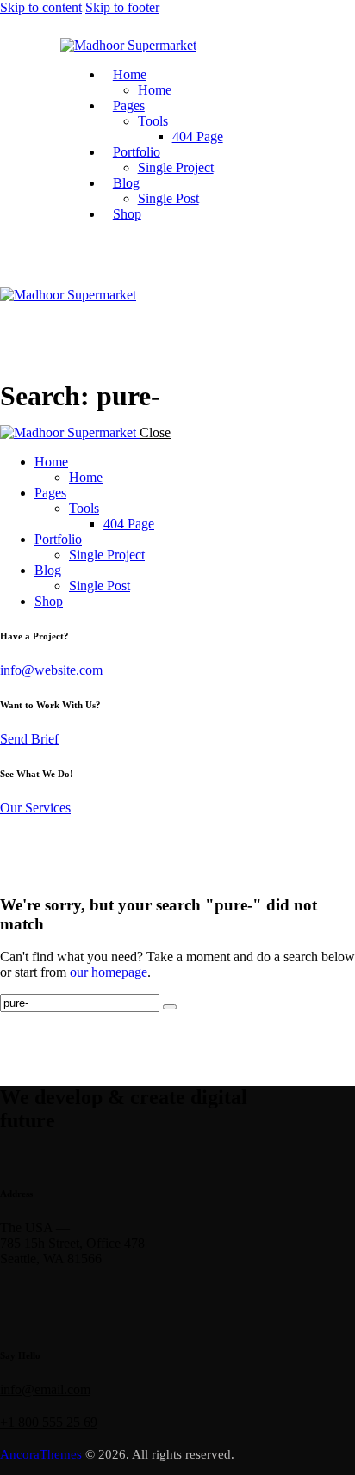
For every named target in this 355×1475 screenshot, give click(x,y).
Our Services (35, 807)
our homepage (108, 972)
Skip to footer (122, 7)
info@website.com (51, 670)
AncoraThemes (41, 1454)
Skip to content (41, 7)
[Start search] (170, 1006)
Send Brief (29, 738)
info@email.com (45, 1389)
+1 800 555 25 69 (48, 1422)
